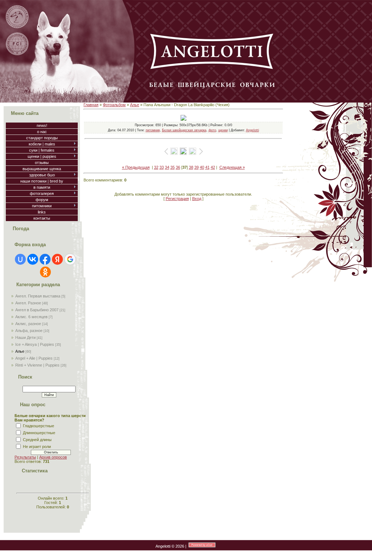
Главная (91, 105)
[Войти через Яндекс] (57, 259)
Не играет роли (37, 446)
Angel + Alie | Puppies (34, 358)
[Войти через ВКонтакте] (32, 259)
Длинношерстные (39, 433)
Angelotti (252, 130)
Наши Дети (25, 337)
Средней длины (37, 439)
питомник (153, 130)
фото (212, 130)
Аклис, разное (28, 323)
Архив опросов (53, 457)
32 (156, 167)
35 (172, 167)
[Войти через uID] (20, 259)
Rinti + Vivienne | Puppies (37, 365)
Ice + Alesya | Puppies (34, 344)
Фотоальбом (114, 105)
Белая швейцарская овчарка (184, 130)
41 (207, 167)
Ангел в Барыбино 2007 (36, 310)
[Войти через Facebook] (45, 259)
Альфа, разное (29, 330)
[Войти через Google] (70, 259)
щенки (223, 130)
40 (202, 167)
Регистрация (177, 198)
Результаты (25, 457)
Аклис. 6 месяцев (31, 317)
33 (161, 167)
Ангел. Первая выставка (37, 296)
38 (191, 167)
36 (178, 167)
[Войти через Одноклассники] (45, 272)
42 (213, 167)
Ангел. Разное (28, 303)
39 (196, 167)
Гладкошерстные (38, 426)
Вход (196, 198)
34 (167, 167)
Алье (19, 351)
